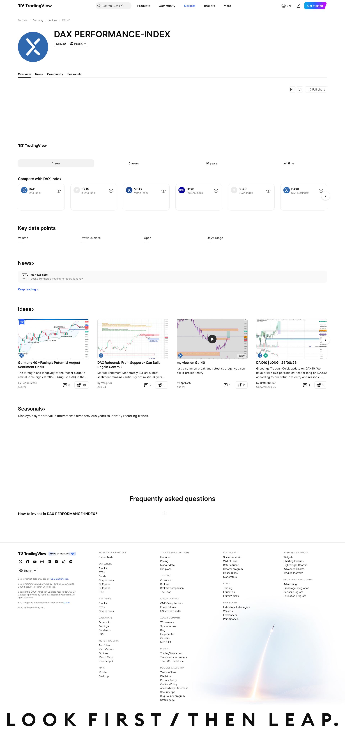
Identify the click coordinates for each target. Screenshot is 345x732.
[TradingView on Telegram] (56, 561)
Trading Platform (293, 572)
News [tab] (39, 74)
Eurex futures (168, 607)
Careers (164, 638)
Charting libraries (293, 561)
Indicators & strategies (236, 607)
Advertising (290, 584)
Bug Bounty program (172, 695)
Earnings (104, 626)
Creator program (233, 568)
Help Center (167, 634)
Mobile (103, 672)
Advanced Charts (294, 568)
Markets (190, 6)
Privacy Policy (168, 680)
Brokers (209, 6)
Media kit (165, 641)
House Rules (230, 572)
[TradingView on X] (20, 561)
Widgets (288, 557)
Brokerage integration (296, 588)
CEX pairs (104, 584)
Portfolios (104, 645)
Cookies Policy (168, 684)
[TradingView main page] (35, 5)
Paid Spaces (230, 618)
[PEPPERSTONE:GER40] (21, 355)
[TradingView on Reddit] (70, 561)
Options (103, 653)
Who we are (167, 622)
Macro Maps (106, 657)
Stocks (103, 568)
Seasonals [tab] (74, 74)
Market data (167, 564)
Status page (167, 699)
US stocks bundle (170, 611)
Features (165, 557)
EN (289, 6)
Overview (165, 580)
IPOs (101, 634)
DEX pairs (104, 588)
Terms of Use (168, 672)
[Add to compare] (59, 191)
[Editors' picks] (21, 322)
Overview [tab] (24, 74)
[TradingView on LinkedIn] (49, 561)
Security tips (167, 692)
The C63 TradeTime (172, 661)
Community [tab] (55, 74)
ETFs (102, 572)
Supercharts (106, 557)
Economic (104, 622)
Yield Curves (106, 649)
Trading (227, 588)
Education (229, 591)
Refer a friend (231, 564)
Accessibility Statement (174, 688)
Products (143, 6)
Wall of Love (230, 561)
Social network (231, 557)
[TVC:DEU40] (101, 355)
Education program (295, 595)
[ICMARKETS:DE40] (260, 355)
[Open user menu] (298, 5)
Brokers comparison (172, 588)
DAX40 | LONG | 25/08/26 (276, 362)
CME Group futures (171, 603)
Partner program (293, 591)
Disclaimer (166, 676)
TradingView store (170, 653)
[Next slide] (325, 340)
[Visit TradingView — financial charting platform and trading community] (32, 145)
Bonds (102, 576)
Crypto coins (106, 580)
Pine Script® (106, 661)
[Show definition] (30, 237)
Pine (101, 591)
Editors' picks (231, 595)
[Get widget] (300, 89)
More (227, 6)
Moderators (230, 576)
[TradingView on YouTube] (34, 561)
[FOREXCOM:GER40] (180, 355)
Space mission (168, 626)
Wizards (228, 611)
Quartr (66, 602)
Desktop (104, 676)
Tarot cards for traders (173, 657)
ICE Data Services (59, 578)
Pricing (164, 561)
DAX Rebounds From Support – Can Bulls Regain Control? (128, 365)
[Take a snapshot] (292, 89)
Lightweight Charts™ (295, 564)
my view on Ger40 (191, 362)
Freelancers (230, 615)
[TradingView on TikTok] (63, 561)
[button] (153, 5)
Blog (162, 630)
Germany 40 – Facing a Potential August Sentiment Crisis (49, 365)
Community (167, 6)
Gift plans (165, 568)
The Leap (165, 591)
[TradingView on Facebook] (27, 561)
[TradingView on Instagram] (42, 561)
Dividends (105, 630)
